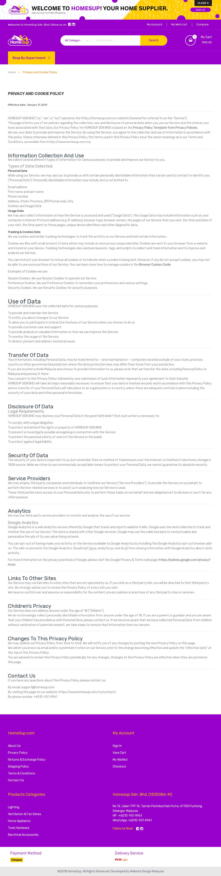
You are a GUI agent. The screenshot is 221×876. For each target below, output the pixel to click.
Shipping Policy (18, 766)
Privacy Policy (18, 753)
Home (12, 72)
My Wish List (179, 24)
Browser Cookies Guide (155, 264)
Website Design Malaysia (147, 871)
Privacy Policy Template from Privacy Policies (165, 128)
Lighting (13, 807)
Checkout (119, 766)
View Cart (119, 753)
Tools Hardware (18, 828)
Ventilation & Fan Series (24, 814)
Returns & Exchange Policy (27, 759)
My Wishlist (120, 759)
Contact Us (16, 780)
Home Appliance (19, 821)
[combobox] (113, 40)
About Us (14, 746)
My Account (154, 24)
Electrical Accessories (23, 835)
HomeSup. (75, 871)
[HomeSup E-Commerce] (20, 40)
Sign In (117, 746)
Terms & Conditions (21, 773)
